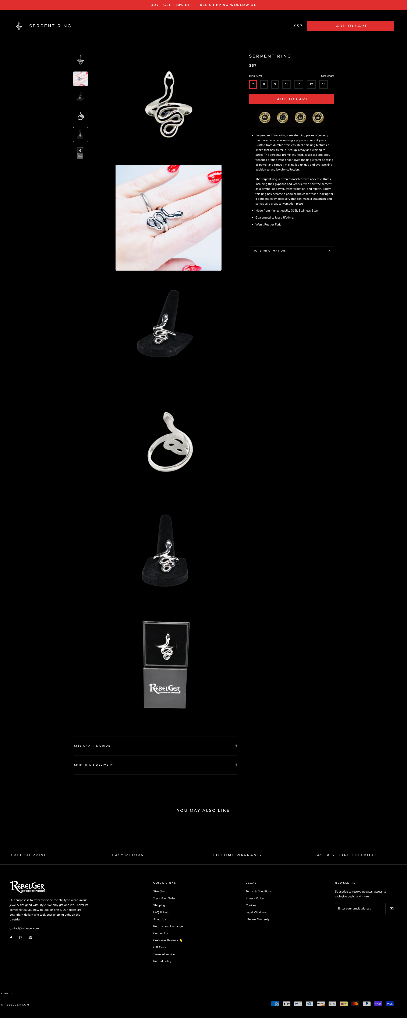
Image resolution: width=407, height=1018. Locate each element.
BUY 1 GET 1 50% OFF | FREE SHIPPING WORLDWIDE (203, 5)
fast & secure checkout (346, 855)
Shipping (159, 905)
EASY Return (128, 855)
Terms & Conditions (259, 891)
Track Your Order (164, 898)
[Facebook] (11, 937)
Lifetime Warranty (257, 919)
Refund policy (162, 961)
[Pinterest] (30, 937)
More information (268, 250)
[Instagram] (20, 937)
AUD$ (5, 993)
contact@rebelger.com (24, 928)
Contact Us (160, 933)
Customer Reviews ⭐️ (168, 940)
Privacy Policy (255, 898)
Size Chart (160, 891)
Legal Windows (256, 912)
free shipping (29, 855)
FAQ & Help (161, 912)
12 (311, 85)
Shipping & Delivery (93, 764)
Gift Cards (160, 947)
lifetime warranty (237, 855)
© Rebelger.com (15, 1004)
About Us (159, 919)
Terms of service (164, 954)
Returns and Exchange (168, 926)
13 (323, 85)
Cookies (251, 905)
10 (286, 85)
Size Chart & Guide (92, 745)
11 (299, 85)
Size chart (327, 76)
